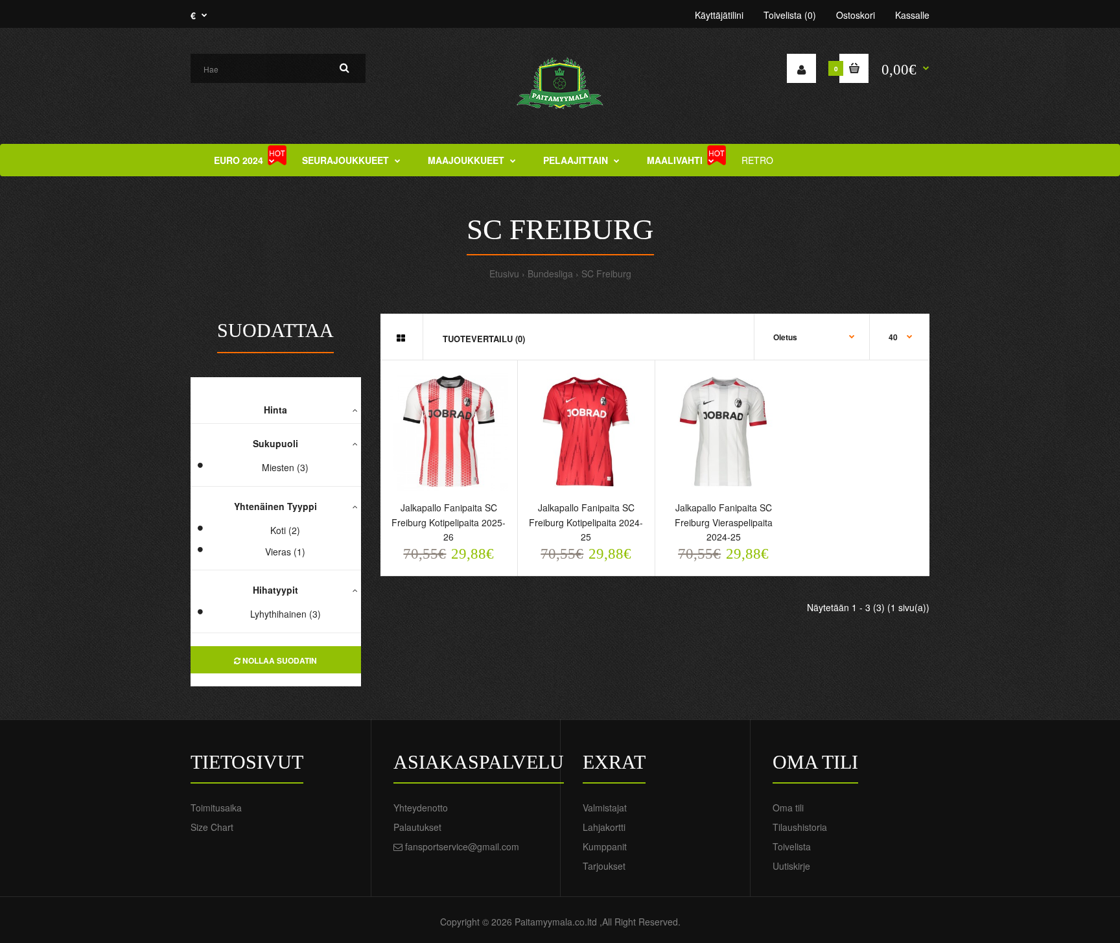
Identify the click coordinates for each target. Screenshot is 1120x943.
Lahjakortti (604, 827)
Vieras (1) (285, 551)
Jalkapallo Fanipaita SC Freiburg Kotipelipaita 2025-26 (448, 522)
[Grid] (401, 338)
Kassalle (912, 14)
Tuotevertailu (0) (484, 338)
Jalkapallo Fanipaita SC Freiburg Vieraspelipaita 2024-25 (724, 522)
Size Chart (212, 827)
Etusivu (504, 273)
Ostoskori (855, 14)
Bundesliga (550, 273)
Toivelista (792, 846)
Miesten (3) (285, 467)
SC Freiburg (606, 273)
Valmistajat (605, 807)
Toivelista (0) (790, 14)
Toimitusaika (216, 807)
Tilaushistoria (800, 827)
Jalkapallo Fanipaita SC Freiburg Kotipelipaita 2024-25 (586, 522)
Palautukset (417, 827)
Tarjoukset (604, 865)
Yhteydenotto (420, 807)
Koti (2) (285, 530)
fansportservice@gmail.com (462, 846)
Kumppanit (605, 846)
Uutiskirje (791, 865)
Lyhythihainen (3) (285, 613)
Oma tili (788, 807)
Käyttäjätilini (719, 14)
